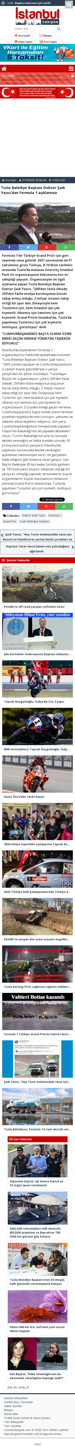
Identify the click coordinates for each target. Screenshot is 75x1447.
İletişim (47, 35)
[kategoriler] (71, 69)
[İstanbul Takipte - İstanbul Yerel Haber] (37, 15)
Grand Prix (9, 521)
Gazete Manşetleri (16, 1398)
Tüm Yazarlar (12, 1426)
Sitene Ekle (11, 1414)
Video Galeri (24, 41)
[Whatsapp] (65, 247)
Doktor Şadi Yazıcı (33, 515)
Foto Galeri (50, 41)
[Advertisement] (37, 137)
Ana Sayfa (24, 35)
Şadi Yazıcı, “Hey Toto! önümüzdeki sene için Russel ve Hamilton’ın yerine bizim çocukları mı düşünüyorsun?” (37, 539)
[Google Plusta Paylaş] (46, 247)
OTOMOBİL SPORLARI (34, 180)
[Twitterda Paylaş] (28, 247)
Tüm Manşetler (14, 1422)
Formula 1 (55, 515)
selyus (37, 1444)
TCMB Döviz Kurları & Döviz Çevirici (27, 1418)
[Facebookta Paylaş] (9, 247)
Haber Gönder (13, 1406)
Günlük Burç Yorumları (18, 1402)
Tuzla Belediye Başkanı (34, 521)
